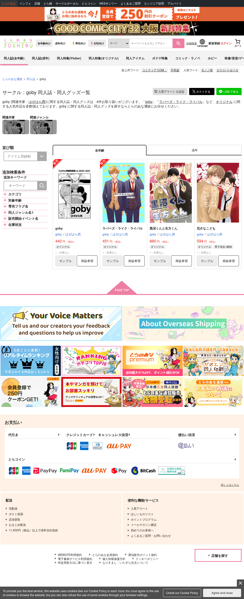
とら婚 (47, 3)
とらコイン (89, 3)
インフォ (25, 3)
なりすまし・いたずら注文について (125, 562)
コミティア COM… (154, 70)
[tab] (195, 150)
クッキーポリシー (147, 559)
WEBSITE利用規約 (70, 555)
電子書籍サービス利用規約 (75, 559)
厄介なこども (206, 228)
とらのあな (9, 3)
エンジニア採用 (154, 3)
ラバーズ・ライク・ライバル (181, 101)
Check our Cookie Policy (182, 593)
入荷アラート (171, 91)
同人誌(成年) (40, 58)
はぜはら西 (37, 101)
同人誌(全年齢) (14, 58)
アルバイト (175, 3)
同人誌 (31, 79)
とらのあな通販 (12, 79)
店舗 (37, 3)
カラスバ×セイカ (227, 70)
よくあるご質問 (131, 3)
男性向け (80, 43)
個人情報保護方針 (113, 559)
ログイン (226, 43)
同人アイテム (135, 58)
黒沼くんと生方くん (164, 228)
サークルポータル (67, 3)
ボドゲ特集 (160, 58)
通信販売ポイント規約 (142, 555)
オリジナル (224, 101)
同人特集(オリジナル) (103, 58)
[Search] (42, 185)
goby (148, 101)
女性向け (99, 43)
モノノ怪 (207, 70)
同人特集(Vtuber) (69, 58)
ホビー (212, 58)
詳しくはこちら (230, 485)
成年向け (60, 43)
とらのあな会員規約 (105, 555)
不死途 (175, 70)
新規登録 (214, 43)
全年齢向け (44, 43)
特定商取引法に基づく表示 (75, 562)
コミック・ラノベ (187, 58)
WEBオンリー (108, 3)
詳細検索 (191, 43)
